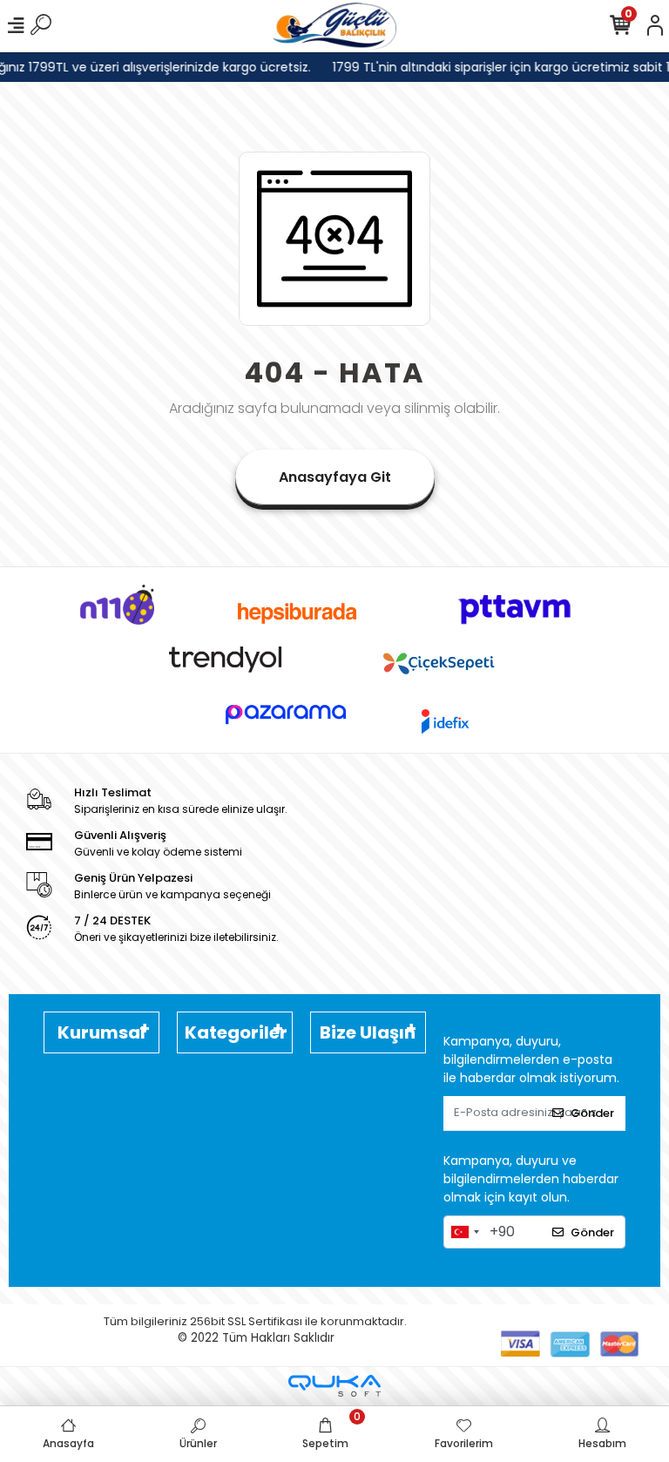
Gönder (592, 1113)
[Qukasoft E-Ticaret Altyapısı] (334, 1386)
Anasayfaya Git (335, 477)
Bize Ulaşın (368, 1032)
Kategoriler (236, 1032)
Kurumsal (101, 1032)
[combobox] (464, 1232)
